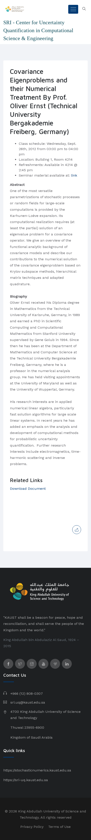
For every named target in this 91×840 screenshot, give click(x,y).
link (74, 175)
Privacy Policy (32, 827)
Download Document (28, 488)
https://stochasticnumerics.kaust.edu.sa (37, 770)
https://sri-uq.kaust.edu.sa (25, 780)
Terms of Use (59, 827)
